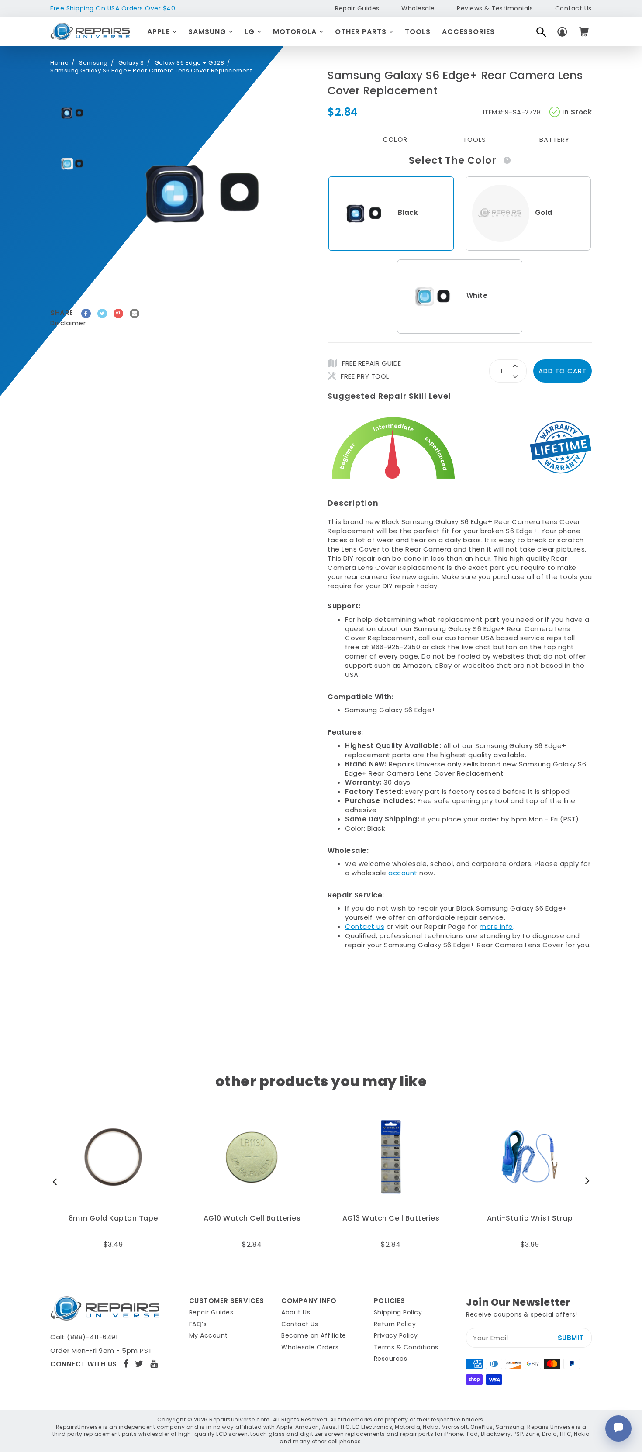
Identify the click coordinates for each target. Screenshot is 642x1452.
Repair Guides (357, 8)
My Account (208, 1335)
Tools (418, 32)
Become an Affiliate (313, 1335)
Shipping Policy (398, 1312)
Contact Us (573, 8)
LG (251, 32)
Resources (390, 1358)
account (403, 872)
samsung (93, 63)
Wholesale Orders (309, 1347)
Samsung (208, 32)
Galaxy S (131, 63)
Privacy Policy (396, 1335)
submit (571, 1337)
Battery (554, 139)
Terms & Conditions (406, 1347)
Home (59, 63)
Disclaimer (68, 323)
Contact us (364, 926)
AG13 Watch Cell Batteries (391, 1218)
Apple (159, 32)
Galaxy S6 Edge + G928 (189, 63)
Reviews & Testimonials (495, 8)
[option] (72, 113)
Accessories (468, 32)
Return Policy (395, 1324)
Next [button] (585, 1181)
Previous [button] (56, 1181)
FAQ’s (198, 1324)
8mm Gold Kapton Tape (113, 1218)
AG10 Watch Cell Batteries (252, 1218)
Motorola (296, 32)
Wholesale (418, 8)
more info (496, 926)
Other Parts (362, 32)
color (395, 139)
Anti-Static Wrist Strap (530, 1218)
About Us (295, 1312)
